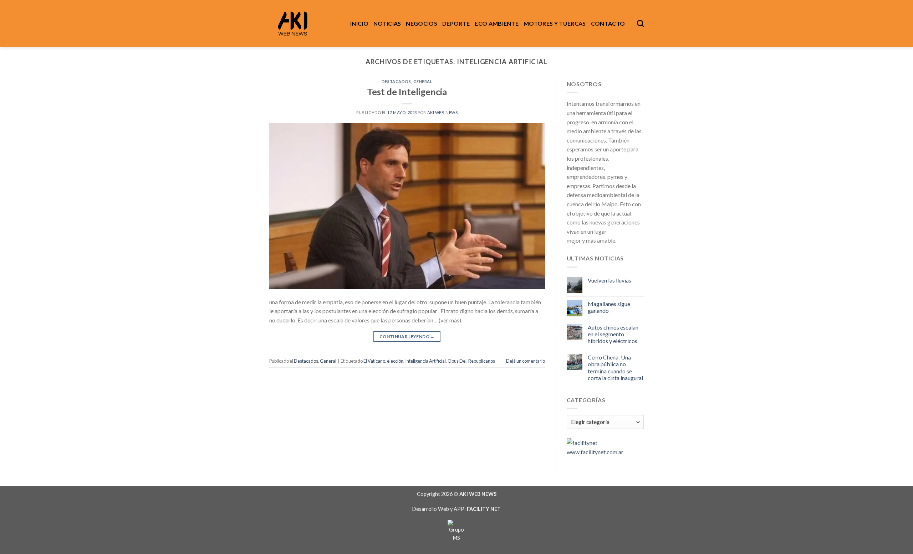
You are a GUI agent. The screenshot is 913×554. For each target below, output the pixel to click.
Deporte (456, 23)
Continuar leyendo (407, 336)
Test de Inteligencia (407, 91)
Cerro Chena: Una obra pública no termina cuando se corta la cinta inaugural (615, 367)
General (423, 81)
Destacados (396, 81)
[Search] (640, 23)
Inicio (359, 23)
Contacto (608, 23)
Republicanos (481, 361)
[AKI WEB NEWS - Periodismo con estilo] (304, 23)
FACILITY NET (484, 509)
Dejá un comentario (525, 361)
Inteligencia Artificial (425, 361)
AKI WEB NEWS (442, 112)
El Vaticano (374, 361)
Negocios (421, 23)
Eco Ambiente (497, 23)
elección (395, 361)
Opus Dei (457, 361)
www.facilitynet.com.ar (595, 452)
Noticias (387, 23)
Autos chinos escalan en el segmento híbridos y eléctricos (613, 334)
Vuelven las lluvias (609, 280)
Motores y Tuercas (555, 23)
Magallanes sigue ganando (609, 307)
